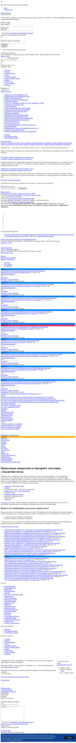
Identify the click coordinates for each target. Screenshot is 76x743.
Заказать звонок (6, 13)
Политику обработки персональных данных (12, 739)
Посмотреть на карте (12, 667)
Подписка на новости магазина (11, 180)
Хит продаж (8, 264)
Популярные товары (10, 136)
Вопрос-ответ (8, 82)
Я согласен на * (18, 722)
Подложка (7, 613)
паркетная (7, 486)
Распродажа (8, 266)
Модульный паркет (10, 599)
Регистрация (8, 9)
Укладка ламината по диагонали (11, 425)
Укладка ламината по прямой (10, 429)
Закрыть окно (5, 56)
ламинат (7, 488)
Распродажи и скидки (11, 138)
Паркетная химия (9, 606)
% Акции (7, 70)
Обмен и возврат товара (12, 78)
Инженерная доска (7, 253)
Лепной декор (8, 621)
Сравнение (14, 279)
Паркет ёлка (8, 589)
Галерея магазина (9, 73)
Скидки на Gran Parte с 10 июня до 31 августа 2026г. (24, 195)
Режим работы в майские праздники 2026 (21, 198)
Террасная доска (9, 603)
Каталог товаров (6, 91)
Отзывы (7, 80)
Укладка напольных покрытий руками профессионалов (18, 239)
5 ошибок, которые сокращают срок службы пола (16, 159)
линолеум (7, 499)
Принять (69, 737)
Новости (7, 71)
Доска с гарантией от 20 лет (9, 249)
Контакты (7, 85)
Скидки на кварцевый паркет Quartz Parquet (44, 402)
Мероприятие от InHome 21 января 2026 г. (21, 202)
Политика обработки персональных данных (15, 677)
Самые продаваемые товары (10, 526)
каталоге (5, 502)
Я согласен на (18, 33)
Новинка (7, 262)
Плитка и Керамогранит (8, 258)
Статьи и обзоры (9, 83)
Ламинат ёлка (8, 596)
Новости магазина (9, 186)
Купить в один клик (21, 724)
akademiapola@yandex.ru (64, 665)
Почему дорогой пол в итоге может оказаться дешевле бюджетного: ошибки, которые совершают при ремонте (36, 144)
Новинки (7, 134)
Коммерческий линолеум (12, 619)
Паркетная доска (6, 417)
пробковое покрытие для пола (13, 494)
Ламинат (3, 256)
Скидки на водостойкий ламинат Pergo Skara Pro (49, 400)
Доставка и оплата (10, 76)
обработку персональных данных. (22, 33)
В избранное (5, 281)
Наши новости (5, 192)
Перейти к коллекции (7, 259)
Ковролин (7, 604)
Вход (6, 8)
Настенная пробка (6, 420)
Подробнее (50, 236)
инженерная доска (18, 486)
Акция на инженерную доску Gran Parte (40, 397)
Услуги (6, 75)
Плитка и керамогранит (12, 623)
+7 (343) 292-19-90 (12, 58)
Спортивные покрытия (11, 616)
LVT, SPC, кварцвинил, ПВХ (10, 407)
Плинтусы (7, 614)
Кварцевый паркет (10, 618)
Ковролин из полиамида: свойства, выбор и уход (16, 170)
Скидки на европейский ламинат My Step (42, 399)
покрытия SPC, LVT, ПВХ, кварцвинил (17, 491)
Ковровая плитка (9, 608)
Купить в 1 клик (6, 279)
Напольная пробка (6, 414)
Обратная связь (5, 688)
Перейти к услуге (6, 243)
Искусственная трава (11, 609)
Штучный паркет (9, 591)
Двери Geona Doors (10, 598)
